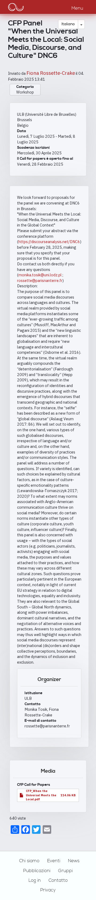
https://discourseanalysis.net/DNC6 (49, 241)
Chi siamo (29, 861)
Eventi (53, 861)
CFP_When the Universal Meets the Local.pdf (41, 795)
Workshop (25, 92)
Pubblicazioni (36, 871)
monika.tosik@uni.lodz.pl (40, 274)
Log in (35, 880)
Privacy (48, 890)
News (73, 861)
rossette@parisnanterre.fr (39, 280)
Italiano (68, 24)
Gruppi (65, 871)
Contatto (58, 880)
